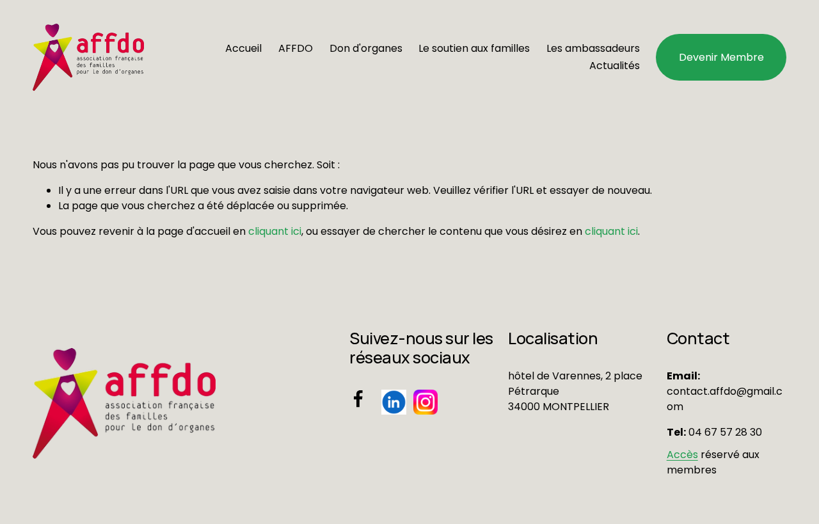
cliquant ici (274, 231)
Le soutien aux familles (474, 48)
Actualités (614, 65)
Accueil (243, 48)
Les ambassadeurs (593, 48)
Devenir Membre (721, 57)
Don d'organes (366, 48)
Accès (682, 454)
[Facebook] (358, 399)
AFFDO (295, 48)
